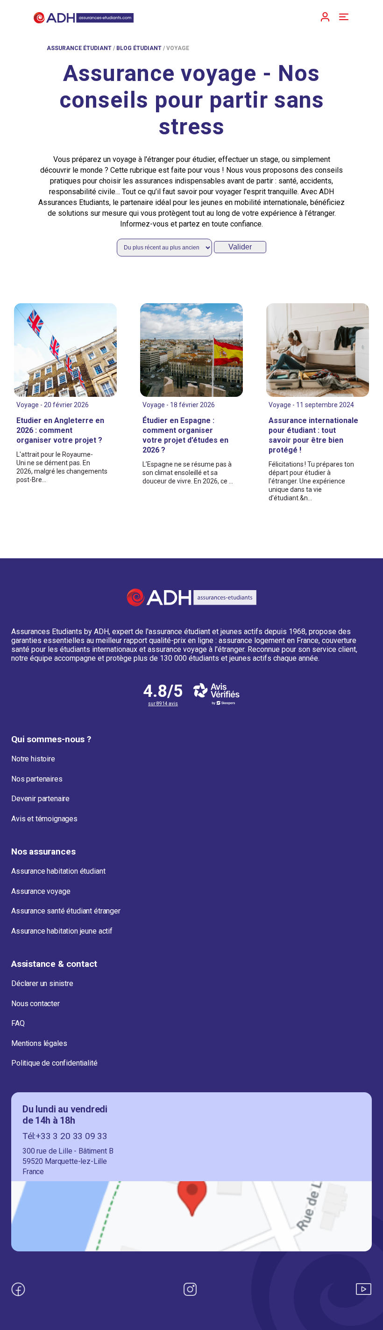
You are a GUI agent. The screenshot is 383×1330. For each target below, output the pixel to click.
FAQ (18, 1023)
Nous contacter (35, 1003)
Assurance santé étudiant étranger (66, 910)
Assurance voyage (40, 891)
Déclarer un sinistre (42, 983)
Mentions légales (39, 1043)
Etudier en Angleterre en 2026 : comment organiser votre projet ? (60, 430)
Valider (240, 247)
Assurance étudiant (79, 48)
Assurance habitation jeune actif (62, 931)
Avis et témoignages (44, 818)
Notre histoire (33, 758)
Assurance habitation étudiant (58, 871)
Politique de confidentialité (54, 1063)
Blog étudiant (139, 48)
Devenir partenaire (40, 798)
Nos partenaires (37, 779)
